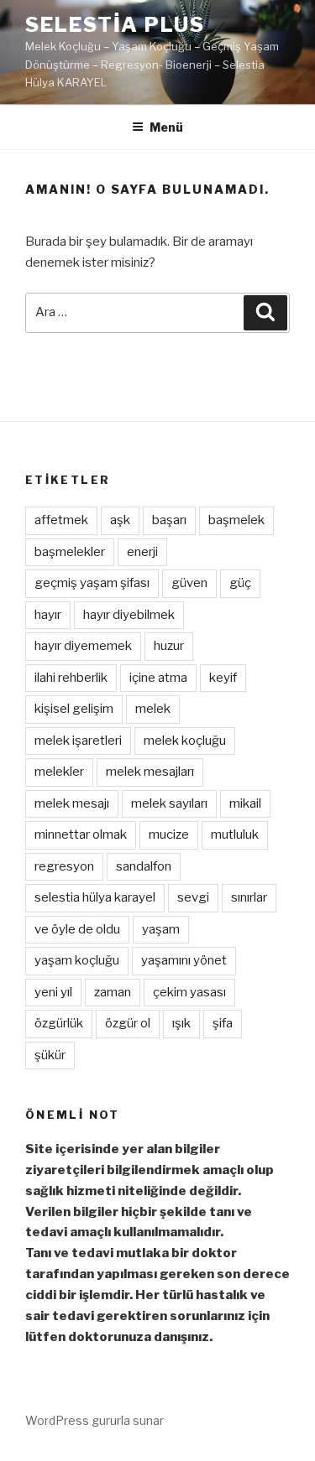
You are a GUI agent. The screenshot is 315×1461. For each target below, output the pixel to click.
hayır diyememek (83, 645)
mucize (169, 834)
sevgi (193, 897)
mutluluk (235, 834)
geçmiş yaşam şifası (92, 582)
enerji (142, 551)
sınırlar (249, 897)
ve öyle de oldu (77, 929)
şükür (50, 1055)
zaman (112, 992)
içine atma (158, 677)
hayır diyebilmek (129, 614)
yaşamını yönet (184, 960)
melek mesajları (150, 771)
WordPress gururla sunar (94, 1420)
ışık (181, 1023)
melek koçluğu (185, 740)
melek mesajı (71, 803)
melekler (59, 771)
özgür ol (127, 1023)
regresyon (64, 866)
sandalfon (143, 866)
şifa (223, 1023)
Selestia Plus (115, 25)
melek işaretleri (78, 740)
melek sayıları (169, 803)
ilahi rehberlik (71, 677)
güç (240, 582)
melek (153, 708)
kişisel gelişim (73, 708)
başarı (169, 520)
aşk (120, 520)
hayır (47, 614)
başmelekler (69, 551)
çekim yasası (189, 992)
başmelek (236, 520)
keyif (223, 677)
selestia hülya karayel (94, 897)
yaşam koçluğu (76, 960)
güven (189, 582)
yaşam (161, 929)
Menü (166, 127)
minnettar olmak (80, 834)
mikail (245, 803)
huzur (169, 645)
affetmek (61, 520)
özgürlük (58, 1023)
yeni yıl (53, 992)
